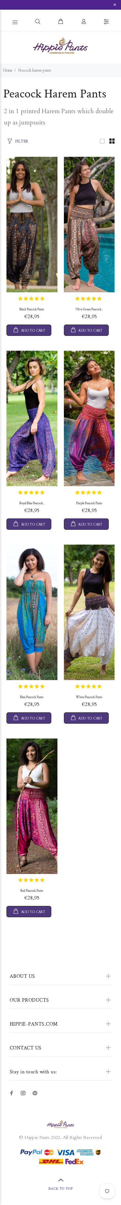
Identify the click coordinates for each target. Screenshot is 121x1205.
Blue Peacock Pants (32, 697)
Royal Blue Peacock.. (31, 503)
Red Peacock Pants (31, 891)
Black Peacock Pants (31, 309)
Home (8, 70)
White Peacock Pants (89, 697)
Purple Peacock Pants (89, 503)
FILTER (21, 141)
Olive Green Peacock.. (89, 309)
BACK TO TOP (60, 1188)
